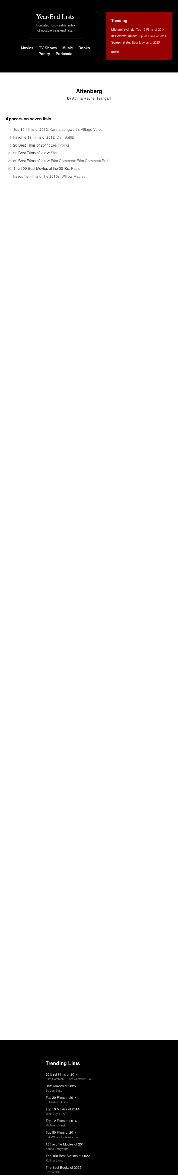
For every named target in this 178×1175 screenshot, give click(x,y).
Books (84, 47)
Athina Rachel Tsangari (91, 98)
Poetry (44, 53)
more (115, 51)
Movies (27, 47)
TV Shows (48, 47)
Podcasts (64, 53)
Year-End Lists (55, 16)
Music (67, 47)
